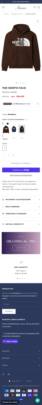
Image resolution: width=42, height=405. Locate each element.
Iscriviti (8, 311)
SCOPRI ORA (21, 248)
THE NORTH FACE (14, 87)
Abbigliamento (17, 14)
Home (6, 14)
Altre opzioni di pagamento (21, 175)
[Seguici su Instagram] (9, 374)
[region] (21, 268)
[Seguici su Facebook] (3, 374)
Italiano (29, 381)
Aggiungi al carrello (21, 163)
